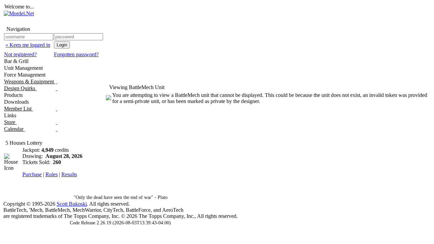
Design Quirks (20, 88)
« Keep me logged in (27, 45)
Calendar (14, 129)
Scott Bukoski (72, 204)
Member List (18, 108)
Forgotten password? (76, 54)
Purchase (32, 174)
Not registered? (20, 54)
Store (10, 122)
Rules (51, 174)
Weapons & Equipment (29, 81)
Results (69, 174)
